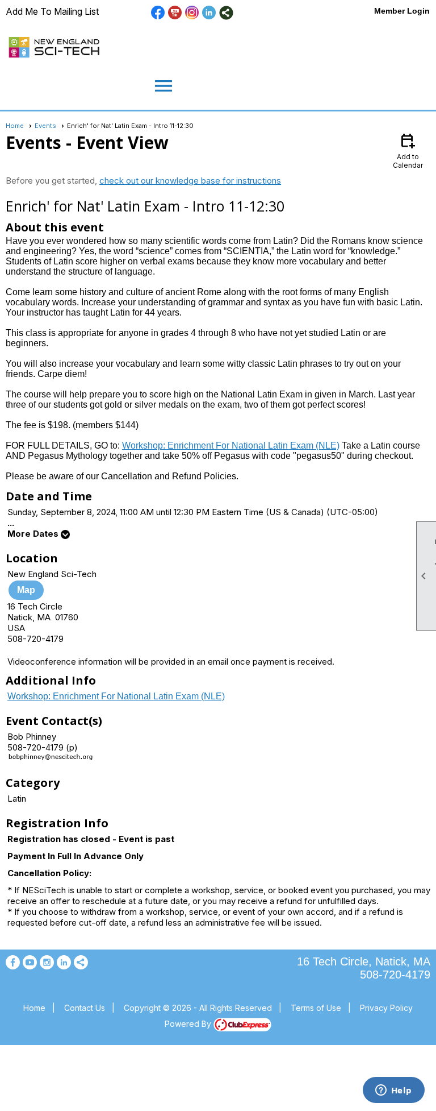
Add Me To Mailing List (52, 11)
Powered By (189, 1024)
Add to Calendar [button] (408, 150)
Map (26, 590)
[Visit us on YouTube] (175, 13)
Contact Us (84, 1008)
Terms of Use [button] (316, 1008)
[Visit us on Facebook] (158, 13)
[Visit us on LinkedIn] (209, 13)
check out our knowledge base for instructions (190, 180)
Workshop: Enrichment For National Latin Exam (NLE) (230, 445)
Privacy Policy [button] (386, 1008)
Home (15, 126)
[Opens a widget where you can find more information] (393, 1091)
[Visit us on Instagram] (192, 13)
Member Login (402, 10)
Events (45, 126)
